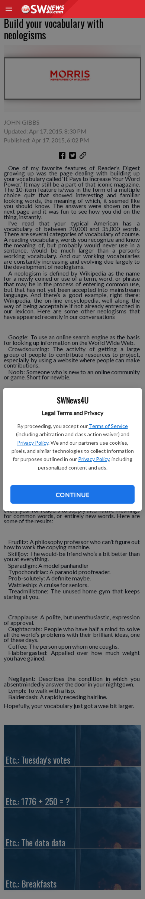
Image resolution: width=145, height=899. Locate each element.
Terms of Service (108, 426)
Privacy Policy (32, 442)
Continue (72, 494)
